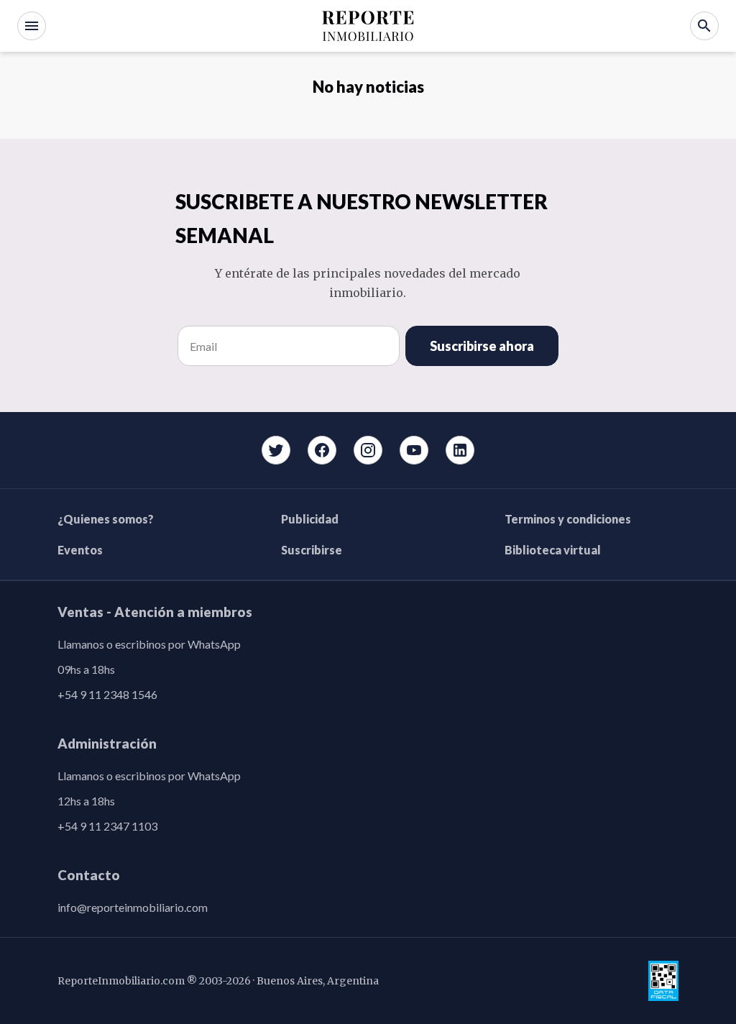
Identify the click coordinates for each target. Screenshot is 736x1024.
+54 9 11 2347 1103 (107, 826)
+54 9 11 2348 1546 (107, 694)
